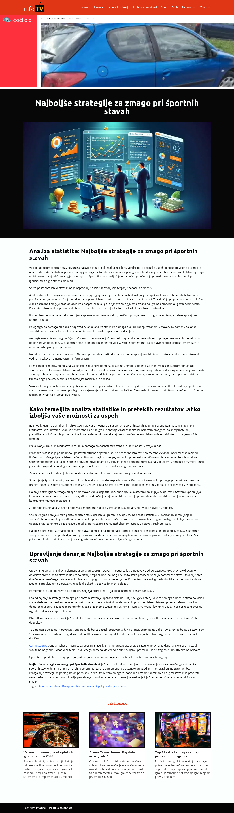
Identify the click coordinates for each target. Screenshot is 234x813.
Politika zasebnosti (61, 808)
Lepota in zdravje (118, 7)
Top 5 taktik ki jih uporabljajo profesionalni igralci (177, 754)
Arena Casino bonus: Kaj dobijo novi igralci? (113, 754)
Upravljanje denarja (113, 686)
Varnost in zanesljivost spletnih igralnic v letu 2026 (48, 754)
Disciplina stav (71, 686)
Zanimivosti (189, 7)
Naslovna (84, 7)
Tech (175, 7)
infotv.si (41, 808)
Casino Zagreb (38, 645)
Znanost (205, 7)
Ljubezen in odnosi (145, 7)
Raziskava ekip (91, 686)
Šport (164, 7)
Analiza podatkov (50, 686)
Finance (99, 7)
